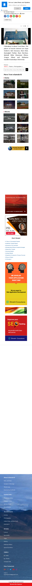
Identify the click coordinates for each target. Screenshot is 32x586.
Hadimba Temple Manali (12, 243)
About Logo (7, 487)
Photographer (18, 66)
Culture (6, 532)
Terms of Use (7, 504)
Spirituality (7, 535)
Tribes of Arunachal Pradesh (13, 241)
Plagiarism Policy (8, 498)
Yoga (5, 538)
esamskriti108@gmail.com (12, 13)
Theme (11, 66)
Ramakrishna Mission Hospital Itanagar (15, 247)
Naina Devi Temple (10, 249)
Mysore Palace (9, 257)
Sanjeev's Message (9, 484)
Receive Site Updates (16, 584)
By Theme (6, 558)
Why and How (8, 480)
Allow (26, 8)
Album (6, 66)
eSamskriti (6, 524)
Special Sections (8, 547)
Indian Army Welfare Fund (11, 521)
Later (17, 8)
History (6, 541)
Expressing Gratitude (9, 490)
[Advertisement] (16, 410)
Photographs (7, 518)
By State (6, 555)
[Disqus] (16, 173)
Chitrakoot (8, 259)
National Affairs (8, 544)
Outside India (7, 561)
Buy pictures (7, 507)
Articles (6, 515)
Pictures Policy (8, 501)
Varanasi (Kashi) (10, 251)
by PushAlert (5, 10)
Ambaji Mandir (9, 253)
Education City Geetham (12, 245)
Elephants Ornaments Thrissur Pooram (15, 255)
